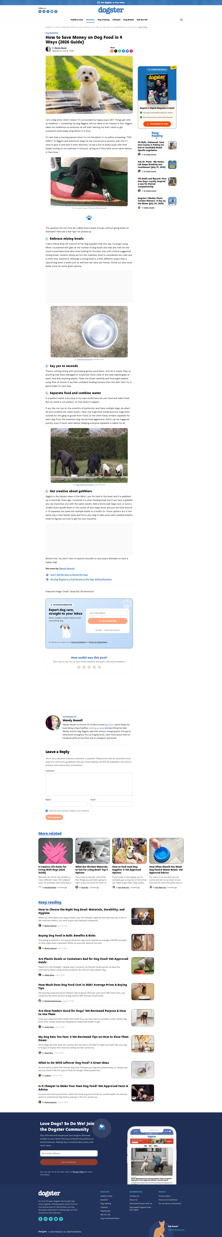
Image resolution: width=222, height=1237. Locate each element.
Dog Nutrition (52, 33)
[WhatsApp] (119, 51)
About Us (133, 1200)
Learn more (142, 27)
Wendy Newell (60, 48)
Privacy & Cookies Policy (98, 642)
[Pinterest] (55, 11)
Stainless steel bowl (84, 359)
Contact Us (134, 1196)
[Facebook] (39, 11)
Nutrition (90, 19)
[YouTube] (51, 11)
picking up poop (96, 728)
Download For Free (159, 123)
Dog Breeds (128, 19)
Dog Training (103, 19)
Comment (50, 771)
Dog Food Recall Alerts (109, 1218)
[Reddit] (111, 51)
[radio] (79, 667)
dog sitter (109, 724)
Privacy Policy (79, 1172)
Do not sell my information (170, 1203)
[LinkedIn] (127, 51)
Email (93, 800)
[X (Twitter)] (47, 11)
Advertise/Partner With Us (141, 1203)
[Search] (181, 20)
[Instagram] (43, 11)
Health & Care (77, 19)
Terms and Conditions (168, 1200)
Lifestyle (116, 19)
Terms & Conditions (78, 642)
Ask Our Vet (142, 19)
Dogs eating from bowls (84, 485)
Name (49, 800)
